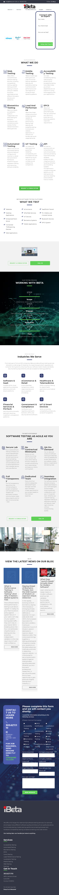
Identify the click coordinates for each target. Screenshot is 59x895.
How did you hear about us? (45, 769)
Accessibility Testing (50, 72)
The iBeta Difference (30, 9)
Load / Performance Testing (12, 857)
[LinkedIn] (54, 1)
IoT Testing (31, 144)
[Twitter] (53, 1)
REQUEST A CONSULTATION (29, 188)
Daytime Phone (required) (27, 760)
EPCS (46, 105)
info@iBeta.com (10, 1)
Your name (41, 19)
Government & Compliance (29, 405)
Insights (41, 9)
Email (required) (27, 768)
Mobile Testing (29, 72)
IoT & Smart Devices (46, 405)
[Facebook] (51, 1)
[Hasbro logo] (8, 38)
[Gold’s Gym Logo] (27, 38)
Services (19, 9)
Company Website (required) (45, 760)
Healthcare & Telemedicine (47, 382)
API (45, 144)
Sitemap (6, 866)
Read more (14, 647)
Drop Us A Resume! (10, 889)
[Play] (29, 251)
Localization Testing (10, 859)
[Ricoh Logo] (17, 38)
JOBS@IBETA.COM (11, 758)
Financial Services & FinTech (8, 406)
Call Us (40, 263)
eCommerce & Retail (28, 382)
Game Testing (8, 854)
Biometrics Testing (13, 106)
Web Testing (11, 72)
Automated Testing (13, 145)
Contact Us (48, 9)
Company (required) (46, 752)
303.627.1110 (20, 1)
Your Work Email (43, 26)
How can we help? (43, 32)
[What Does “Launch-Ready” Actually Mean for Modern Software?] (47, 572)
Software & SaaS (9, 382)
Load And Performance (31, 107)
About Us (10, 9)
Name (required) (28, 752)
